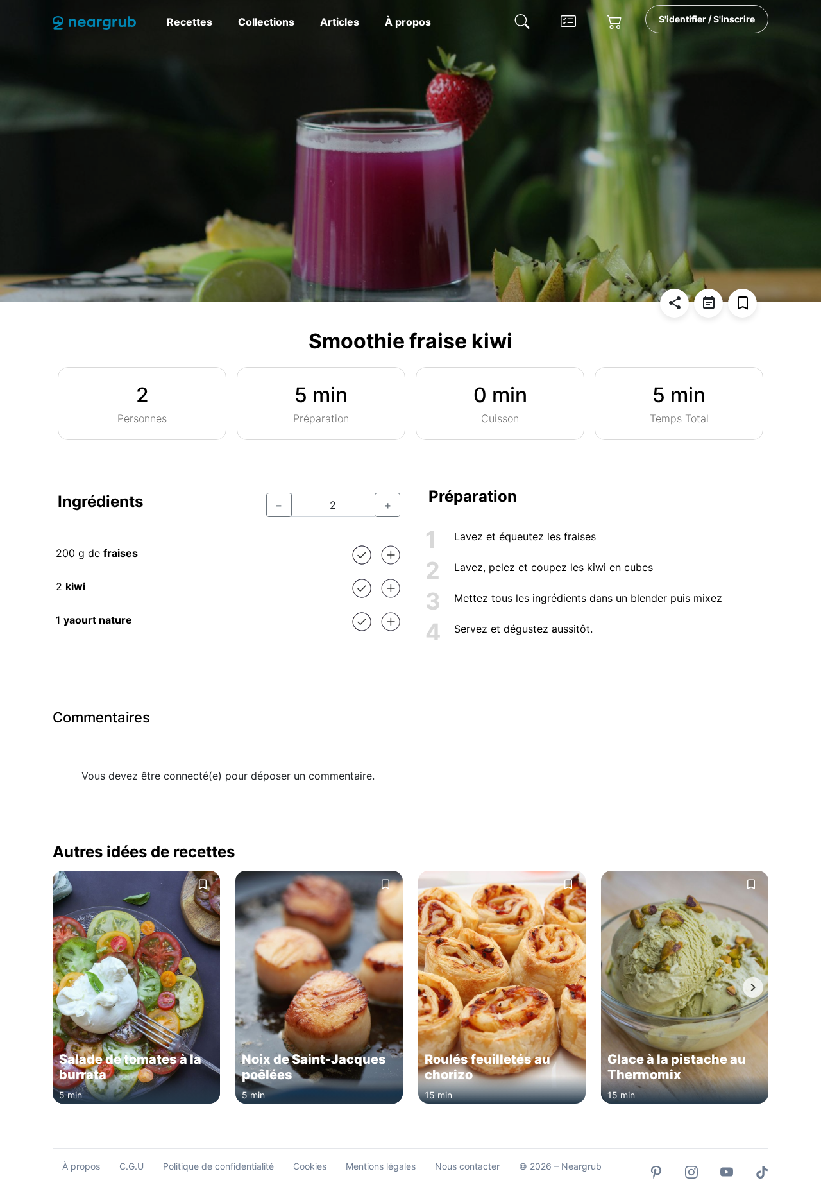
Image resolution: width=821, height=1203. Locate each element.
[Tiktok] (762, 1171)
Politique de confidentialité (218, 1166)
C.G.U (131, 1166)
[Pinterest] (656, 1171)
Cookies (309, 1166)
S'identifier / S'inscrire (707, 18)
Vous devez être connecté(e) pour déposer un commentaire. (228, 775)
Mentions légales (381, 1166)
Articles (339, 21)
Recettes (189, 21)
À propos (408, 21)
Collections (266, 21)
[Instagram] (691, 1171)
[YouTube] (726, 1171)
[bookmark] (742, 303)
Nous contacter (467, 1166)
